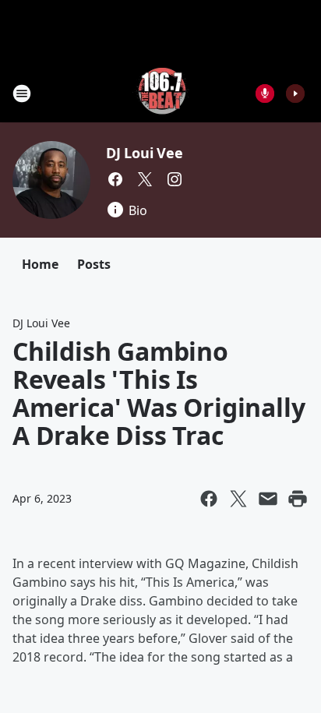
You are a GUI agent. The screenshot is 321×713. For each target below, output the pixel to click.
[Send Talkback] (265, 93)
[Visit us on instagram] (174, 179)
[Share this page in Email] (268, 499)
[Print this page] (298, 499)
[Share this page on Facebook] (209, 499)
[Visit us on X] (145, 179)
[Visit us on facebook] (115, 179)
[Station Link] (160, 93)
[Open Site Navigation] (21, 93)
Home (40, 264)
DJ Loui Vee (144, 152)
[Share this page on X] (238, 499)
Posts (94, 264)
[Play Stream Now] (295, 93)
